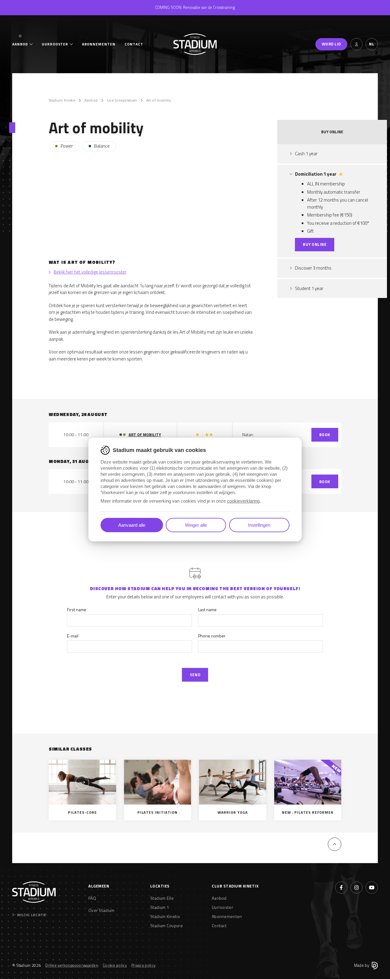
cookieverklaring (243, 501)
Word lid (331, 44)
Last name (207, 609)
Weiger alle (196, 525)
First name (76, 609)
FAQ (92, 898)
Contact (134, 44)
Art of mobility (158, 100)
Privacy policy (143, 965)
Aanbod (20, 44)
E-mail (72, 636)
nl (371, 44)
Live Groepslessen (122, 100)
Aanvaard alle (131, 525)
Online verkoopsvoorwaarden (71, 965)
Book (324, 435)
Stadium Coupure (166, 925)
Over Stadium (101, 910)
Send (195, 675)
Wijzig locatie (31, 915)
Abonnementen (98, 44)
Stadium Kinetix (62, 100)
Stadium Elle (162, 898)
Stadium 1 (159, 907)
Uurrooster (55, 44)
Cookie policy (115, 965)
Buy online (314, 244)
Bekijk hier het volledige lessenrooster (90, 272)
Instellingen (259, 525)
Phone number (211, 636)
